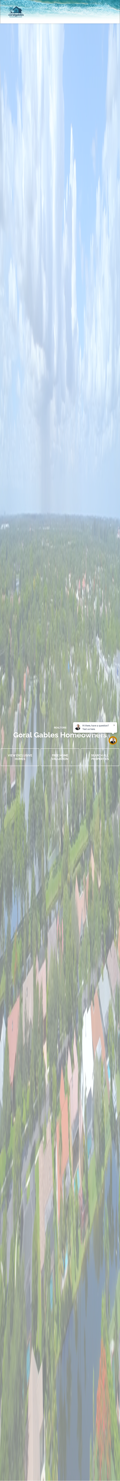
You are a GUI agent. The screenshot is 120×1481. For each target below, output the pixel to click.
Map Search (60, 7)
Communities (94, 7)
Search (77, 7)
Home (43, 7)
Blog (42, 15)
